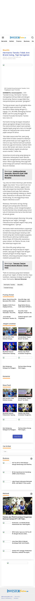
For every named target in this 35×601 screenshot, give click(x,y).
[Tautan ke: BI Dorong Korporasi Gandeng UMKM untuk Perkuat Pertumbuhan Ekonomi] (7, 475)
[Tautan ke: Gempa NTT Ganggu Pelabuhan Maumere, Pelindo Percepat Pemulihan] (7, 554)
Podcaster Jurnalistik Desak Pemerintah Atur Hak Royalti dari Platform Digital (21, 523)
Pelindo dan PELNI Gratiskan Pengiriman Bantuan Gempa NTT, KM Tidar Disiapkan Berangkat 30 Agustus (25, 352)
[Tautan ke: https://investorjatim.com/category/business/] (31, 458)
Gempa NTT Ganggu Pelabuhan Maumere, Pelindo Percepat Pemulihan (22, 551)
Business (5, 58)
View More (17, 436)
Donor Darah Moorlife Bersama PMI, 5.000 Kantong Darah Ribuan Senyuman (9, 300)
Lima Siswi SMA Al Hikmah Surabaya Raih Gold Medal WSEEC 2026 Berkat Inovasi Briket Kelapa (20, 542)
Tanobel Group (8, 288)
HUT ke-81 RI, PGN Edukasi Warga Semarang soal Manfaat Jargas (8, 338)
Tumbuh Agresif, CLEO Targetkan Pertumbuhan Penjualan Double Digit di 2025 (25, 317)
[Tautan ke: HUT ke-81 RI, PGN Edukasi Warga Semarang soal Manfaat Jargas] (7, 465)
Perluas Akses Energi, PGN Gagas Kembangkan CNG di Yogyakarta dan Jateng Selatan (24, 367)
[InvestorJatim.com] (18, 37)
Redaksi (16, 598)
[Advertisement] (17, 17)
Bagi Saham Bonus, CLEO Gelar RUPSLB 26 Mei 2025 (25, 306)
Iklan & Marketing (6, 598)
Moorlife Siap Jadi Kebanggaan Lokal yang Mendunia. (24, 300)
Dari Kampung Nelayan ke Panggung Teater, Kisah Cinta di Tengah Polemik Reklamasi (10, 367)
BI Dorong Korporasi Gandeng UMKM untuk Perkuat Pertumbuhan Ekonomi (21, 473)
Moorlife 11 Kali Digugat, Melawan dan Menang (25, 311)
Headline (9, 58)
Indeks (13, 58)
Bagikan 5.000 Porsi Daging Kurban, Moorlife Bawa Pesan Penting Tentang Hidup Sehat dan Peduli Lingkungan (9, 306)
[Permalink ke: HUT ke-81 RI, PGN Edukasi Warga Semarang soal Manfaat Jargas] (10, 331)
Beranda (17, 596)
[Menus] (2, 37)
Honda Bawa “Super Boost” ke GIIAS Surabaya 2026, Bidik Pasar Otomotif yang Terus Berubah (24, 338)
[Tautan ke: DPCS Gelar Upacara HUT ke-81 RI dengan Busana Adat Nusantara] (7, 535)
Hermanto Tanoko (9, 285)
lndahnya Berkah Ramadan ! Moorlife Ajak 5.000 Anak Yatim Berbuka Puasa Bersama (10, 311)
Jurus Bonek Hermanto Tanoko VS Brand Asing (9, 317)
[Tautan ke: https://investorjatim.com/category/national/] (31, 494)
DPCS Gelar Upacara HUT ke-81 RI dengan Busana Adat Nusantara (21, 533)
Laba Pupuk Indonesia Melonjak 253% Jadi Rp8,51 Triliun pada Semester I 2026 (22, 482)
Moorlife (6, 50)
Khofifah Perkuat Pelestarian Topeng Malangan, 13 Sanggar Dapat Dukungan (10, 352)
